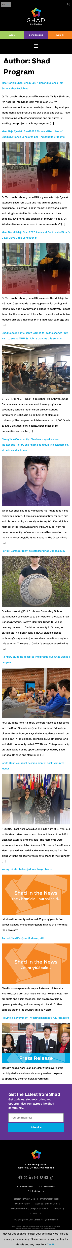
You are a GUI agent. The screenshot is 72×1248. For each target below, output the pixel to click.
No (53, 1244)
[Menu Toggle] (36, 46)
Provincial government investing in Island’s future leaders (35, 1017)
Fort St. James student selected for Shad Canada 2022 (33, 551)
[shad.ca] (36, 1154)
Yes (49, 1244)
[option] (8, 5)
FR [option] (8, 5)
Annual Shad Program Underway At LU (24, 938)
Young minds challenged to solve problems (27, 869)
